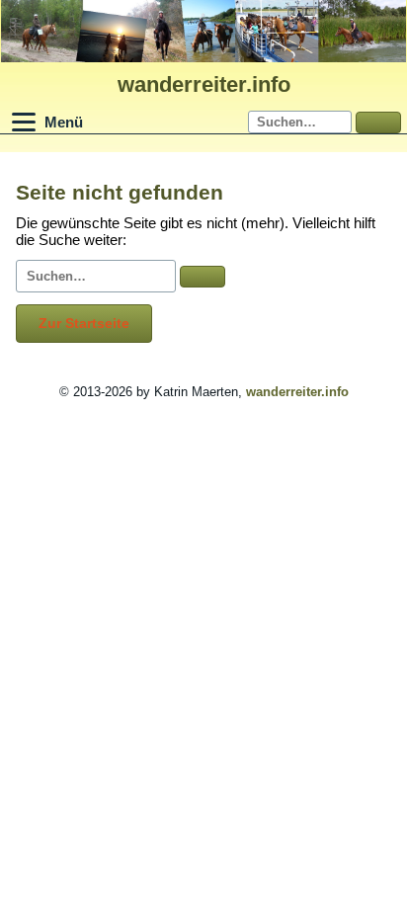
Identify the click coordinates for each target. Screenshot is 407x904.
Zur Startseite (84, 323)
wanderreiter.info (204, 84)
